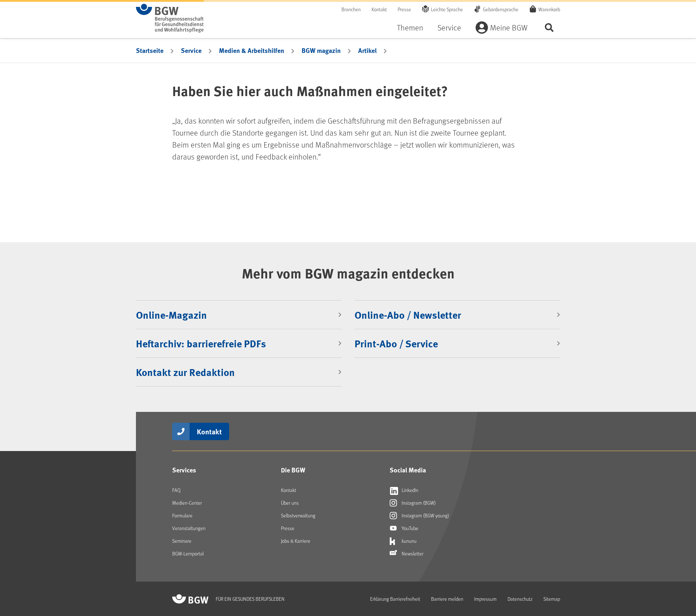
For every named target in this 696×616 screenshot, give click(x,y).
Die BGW (293, 470)
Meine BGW (508, 27)
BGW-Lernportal (188, 553)
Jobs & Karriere (295, 540)
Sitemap (551, 598)
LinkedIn (409, 490)
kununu (409, 540)
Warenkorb (549, 9)
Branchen (351, 9)
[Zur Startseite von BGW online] (170, 18)
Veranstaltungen (189, 528)
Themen (410, 27)
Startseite (149, 50)
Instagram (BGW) (418, 502)
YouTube (409, 528)
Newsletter (412, 553)
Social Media (408, 470)
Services (184, 470)
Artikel (367, 50)
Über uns (290, 502)
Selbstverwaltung (298, 515)
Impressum (485, 598)
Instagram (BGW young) (425, 515)
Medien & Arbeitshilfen (251, 50)
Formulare (182, 515)
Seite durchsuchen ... (549, 27)
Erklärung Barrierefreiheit (395, 598)
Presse (404, 9)
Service (449, 27)
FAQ (176, 490)
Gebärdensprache (500, 9)
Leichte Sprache (447, 9)
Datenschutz (520, 598)
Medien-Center (187, 502)
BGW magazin (321, 50)
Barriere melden (447, 598)
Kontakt (379, 9)
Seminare (181, 540)
